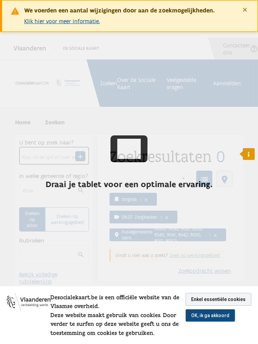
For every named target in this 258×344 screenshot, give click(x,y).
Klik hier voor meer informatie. (62, 21)
